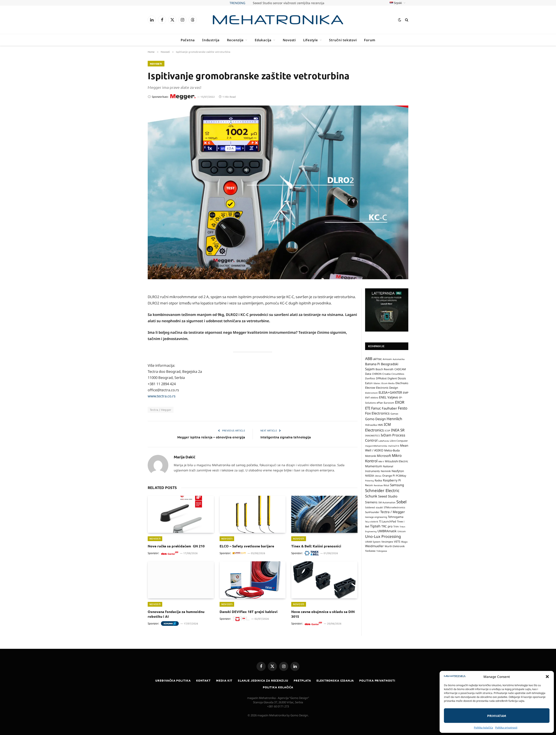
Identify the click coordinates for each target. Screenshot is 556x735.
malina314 (393, 445)
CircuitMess (397, 373)
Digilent (392, 378)
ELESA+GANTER (390, 392)
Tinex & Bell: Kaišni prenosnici (316, 546)
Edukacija (263, 40)
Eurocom (389, 402)
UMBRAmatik (387, 531)
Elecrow (370, 388)
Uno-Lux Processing (383, 536)
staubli (379, 507)
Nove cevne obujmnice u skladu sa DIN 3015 (323, 614)
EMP (405, 393)
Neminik (386, 471)
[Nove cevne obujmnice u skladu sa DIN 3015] (324, 579)
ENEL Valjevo (388, 397)
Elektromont (371, 392)
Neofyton (398, 471)
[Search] (406, 20)
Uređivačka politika (172, 680)
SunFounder (372, 512)
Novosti (289, 40)
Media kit (224, 680)
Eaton (369, 383)
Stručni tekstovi (343, 40)
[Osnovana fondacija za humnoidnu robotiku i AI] (181, 579)
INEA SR (398, 430)
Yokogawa (381, 551)
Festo (402, 408)
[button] (547, 676)
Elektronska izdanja (335, 680)
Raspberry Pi (392, 480)
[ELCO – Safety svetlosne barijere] (253, 514)
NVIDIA (369, 475)
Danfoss (370, 378)
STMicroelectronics (394, 507)
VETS (397, 541)
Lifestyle (310, 40)
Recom (369, 485)
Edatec (377, 383)
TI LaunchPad (387, 521)
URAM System (373, 541)
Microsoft (384, 456)
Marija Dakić (184, 457)
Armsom (387, 359)
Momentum (373, 466)
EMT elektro (371, 397)
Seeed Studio (387, 496)
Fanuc (376, 408)
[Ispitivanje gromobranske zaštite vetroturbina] (278, 192)
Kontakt (203, 680)
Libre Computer (399, 440)
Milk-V (381, 461)
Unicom (401, 531)
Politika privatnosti (506, 727)
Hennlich (394, 418)
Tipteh (375, 526)
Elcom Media (388, 383)
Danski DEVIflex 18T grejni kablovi (249, 611)
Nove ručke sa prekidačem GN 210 (176, 546)
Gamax (394, 413)
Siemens (371, 502)
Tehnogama (395, 517)
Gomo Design (375, 419)
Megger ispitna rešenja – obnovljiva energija (211, 437)
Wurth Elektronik (395, 546)
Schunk (371, 496)
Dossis (402, 378)
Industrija (211, 40)
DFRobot (381, 378)
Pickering (369, 480)
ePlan (380, 402)
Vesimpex (387, 541)
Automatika (399, 359)
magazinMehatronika (376, 445)
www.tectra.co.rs (161, 395)
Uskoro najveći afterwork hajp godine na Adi (288, 3)
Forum (369, 40)
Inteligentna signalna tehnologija (285, 437)
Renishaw (378, 485)
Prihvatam (496, 716)
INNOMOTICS (372, 435)
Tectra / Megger (160, 409)
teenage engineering (376, 517)
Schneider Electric (382, 490)
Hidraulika (371, 424)
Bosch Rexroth (385, 369)
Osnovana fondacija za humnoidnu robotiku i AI (176, 614)
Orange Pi (388, 475)
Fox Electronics (377, 413)
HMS (380, 424)
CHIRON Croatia (381, 373)
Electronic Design (387, 388)
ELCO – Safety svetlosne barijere (247, 546)
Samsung (397, 485)
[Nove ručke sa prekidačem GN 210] (181, 514)
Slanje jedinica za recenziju (263, 680)
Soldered (370, 507)
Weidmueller (374, 546)
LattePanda (383, 440)
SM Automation (386, 502)
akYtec (377, 359)
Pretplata (302, 680)
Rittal (386, 485)
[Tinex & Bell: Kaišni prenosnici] (324, 514)
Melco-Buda (392, 450)
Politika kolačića (483, 727)
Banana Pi (372, 364)
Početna (188, 40)
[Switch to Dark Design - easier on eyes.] (399, 19)
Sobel (401, 501)
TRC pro (386, 526)
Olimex (378, 475)
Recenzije (235, 40)
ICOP (387, 430)
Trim (396, 526)
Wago (404, 541)
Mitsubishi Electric (396, 461)
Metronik (370, 456)
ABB (368, 358)
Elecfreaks (401, 383)
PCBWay (401, 475)
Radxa (378, 480)
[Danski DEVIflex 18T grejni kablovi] (253, 579)
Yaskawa (370, 551)
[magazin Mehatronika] (278, 19)
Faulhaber (389, 408)
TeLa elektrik (371, 521)
